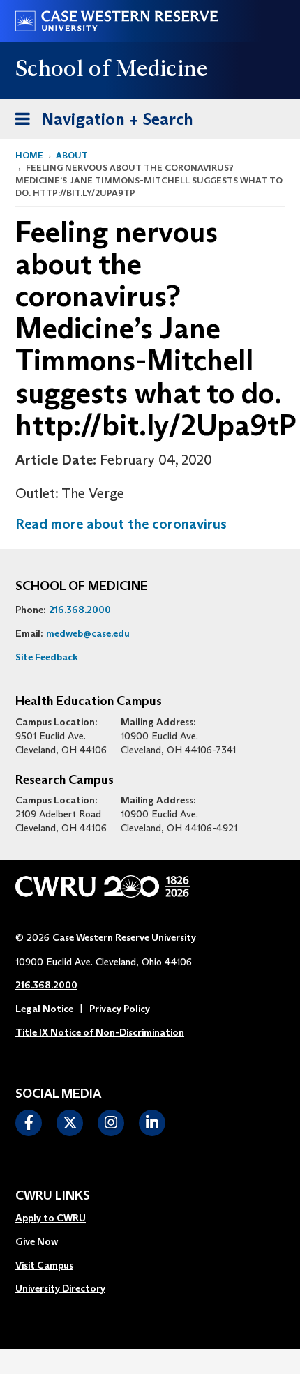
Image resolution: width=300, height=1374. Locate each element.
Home (29, 155)
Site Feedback (46, 657)
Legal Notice (44, 1008)
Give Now (36, 1241)
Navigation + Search (99, 118)
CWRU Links (52, 1196)
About (72, 155)
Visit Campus (44, 1265)
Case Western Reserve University (124, 937)
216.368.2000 (80, 609)
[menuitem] (60, 1218)
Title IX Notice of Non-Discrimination (99, 1032)
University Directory (60, 1288)
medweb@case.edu (88, 633)
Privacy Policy (119, 1008)
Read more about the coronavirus (121, 523)
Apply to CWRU (50, 1217)
